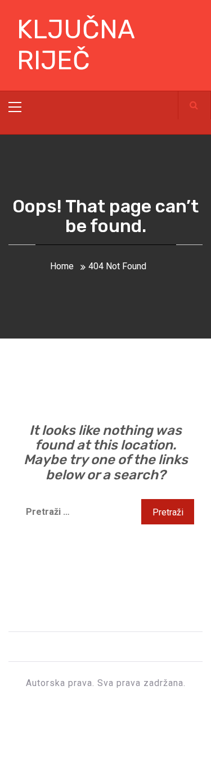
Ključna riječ (75, 45)
